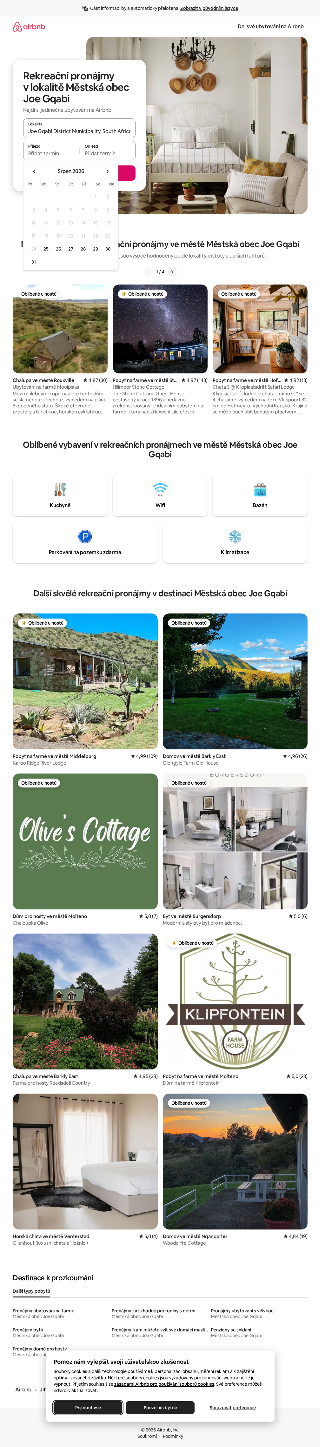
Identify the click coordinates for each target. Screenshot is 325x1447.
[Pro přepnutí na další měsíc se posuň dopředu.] (107, 171)
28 (83, 249)
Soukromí (147, 1436)
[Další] (172, 272)
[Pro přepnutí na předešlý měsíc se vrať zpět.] (34, 171)
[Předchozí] (148, 272)
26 (58, 249)
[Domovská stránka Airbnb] (29, 27)
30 (108, 249)
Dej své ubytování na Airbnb (271, 26)
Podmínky (173, 1436)
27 (70, 249)
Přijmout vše (88, 1407)
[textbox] (51, 153)
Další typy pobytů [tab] (31, 1291)
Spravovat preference (232, 1407)
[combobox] (79, 131)
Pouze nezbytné (160, 1407)
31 (33, 262)
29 (95, 249)
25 (46, 249)
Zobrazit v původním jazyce (209, 8)
